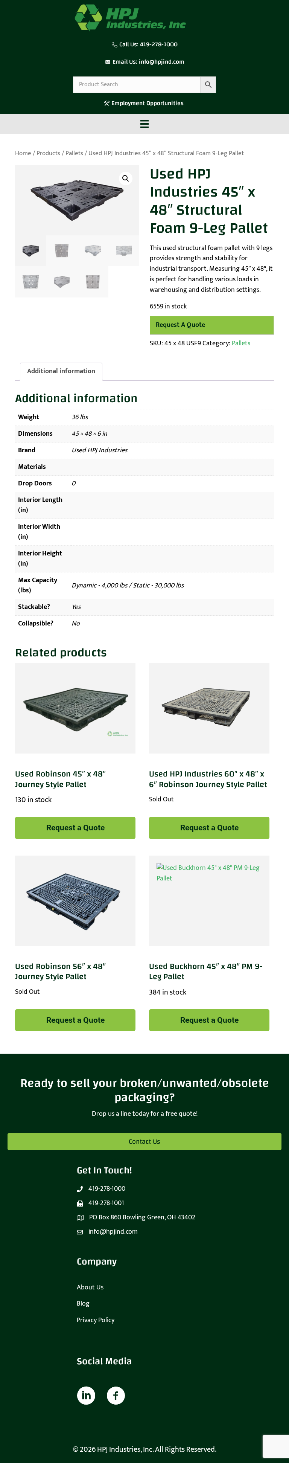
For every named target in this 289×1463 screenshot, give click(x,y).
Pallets (74, 153)
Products (48, 153)
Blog (83, 1303)
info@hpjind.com (161, 61)
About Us (90, 1287)
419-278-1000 (159, 44)
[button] (125, 178)
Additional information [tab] (61, 371)
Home (23, 153)
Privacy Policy (95, 1320)
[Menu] (144, 124)
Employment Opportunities (148, 103)
